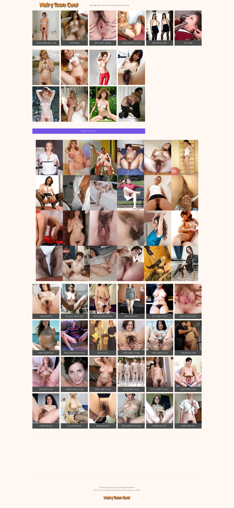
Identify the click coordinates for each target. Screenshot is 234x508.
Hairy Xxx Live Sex (88, 131)
